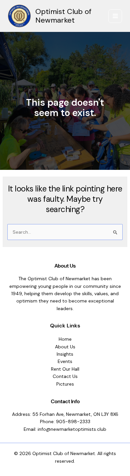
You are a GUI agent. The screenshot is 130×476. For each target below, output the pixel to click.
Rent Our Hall (65, 369)
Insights (65, 354)
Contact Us (65, 376)
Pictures (65, 384)
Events (65, 361)
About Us (65, 347)
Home (65, 339)
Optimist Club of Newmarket (63, 16)
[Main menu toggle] (115, 16)
